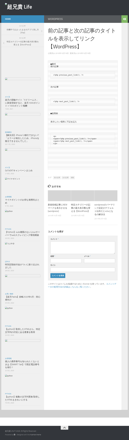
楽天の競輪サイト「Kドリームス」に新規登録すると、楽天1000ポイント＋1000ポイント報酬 (22, 103)
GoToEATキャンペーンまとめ (19, 170)
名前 (52, 256)
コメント (54, 239)
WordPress (55, 19)
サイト (53, 265)
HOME (8, 19)
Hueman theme (35, 435)
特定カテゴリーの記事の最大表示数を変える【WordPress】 (80, 207)
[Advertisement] (82, 7)
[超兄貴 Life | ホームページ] (18, 7)
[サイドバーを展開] (124, 19)
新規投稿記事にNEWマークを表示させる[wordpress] (57, 207)
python (8, 229)
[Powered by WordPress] (14, 434)
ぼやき (7, 261)
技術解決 (8, 132)
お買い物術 (9, 294)
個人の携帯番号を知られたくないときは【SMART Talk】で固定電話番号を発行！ (22, 364)
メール (87, 256)
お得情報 (8, 197)
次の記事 (65, 177)
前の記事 (57, 177)
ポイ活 (7, 97)
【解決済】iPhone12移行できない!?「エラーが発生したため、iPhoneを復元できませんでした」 (22, 138)
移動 (72, 177)
